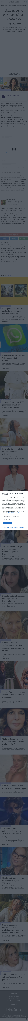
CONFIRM (7, 522)
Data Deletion (6, 527)
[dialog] (14, 510)
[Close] (25, 493)
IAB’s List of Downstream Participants (15, 512)
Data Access (14, 527)
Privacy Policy (21, 527)
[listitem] (14, 516)
